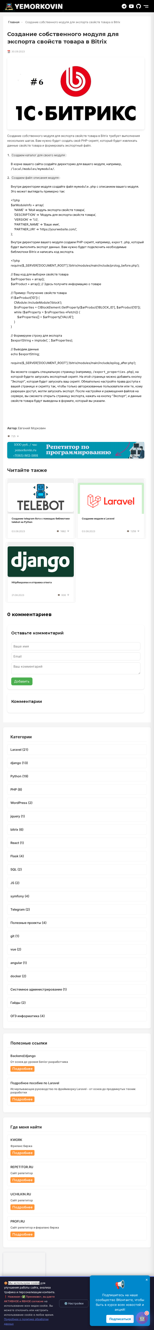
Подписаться (120, 1319)
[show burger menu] (146, 6)
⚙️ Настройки (73, 1303)
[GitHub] (138, 6)
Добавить (21, 681)
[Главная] (33, 6)
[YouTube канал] (131, 6)
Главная (13, 22)
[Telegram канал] (124, 6)
